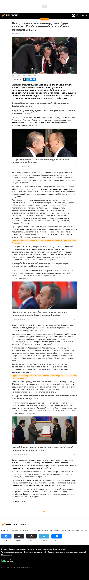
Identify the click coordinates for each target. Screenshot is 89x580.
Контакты (30, 549)
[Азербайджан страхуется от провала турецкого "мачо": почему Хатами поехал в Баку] (44, 430)
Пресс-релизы (46, 549)
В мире (24, 501)
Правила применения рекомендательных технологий (67, 552)
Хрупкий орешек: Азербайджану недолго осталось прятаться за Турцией (41, 161)
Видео (84, 530)
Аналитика (16, 501)
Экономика (25, 530)
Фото (63, 530)
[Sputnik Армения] (10, 17)
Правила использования (17, 549)
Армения (14, 530)
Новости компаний (59, 549)
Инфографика (73, 530)
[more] (74, 166)
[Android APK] (7, 561)
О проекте (4, 549)
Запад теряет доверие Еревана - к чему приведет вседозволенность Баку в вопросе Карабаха (40, 313)
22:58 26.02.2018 (18, 34)
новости (4, 530)
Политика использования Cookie (35, 552)
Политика (36, 530)
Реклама (38, 549)
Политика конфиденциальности (12, 552)
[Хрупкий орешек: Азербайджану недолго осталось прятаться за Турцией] (44, 143)
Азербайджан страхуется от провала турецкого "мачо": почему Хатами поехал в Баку (43, 448)
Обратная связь (6, 555)
